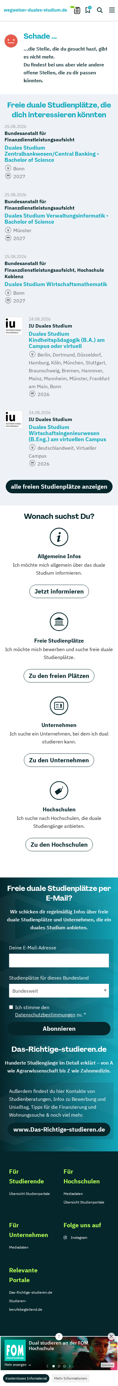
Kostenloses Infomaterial (26, 1378)
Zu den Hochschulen (59, 844)
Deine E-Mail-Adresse (32, 948)
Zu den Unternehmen (59, 760)
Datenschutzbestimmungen (45, 1015)
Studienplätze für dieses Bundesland (49, 978)
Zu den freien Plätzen (59, 676)
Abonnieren (59, 1028)
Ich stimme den (50, 1011)
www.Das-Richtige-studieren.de (59, 1129)
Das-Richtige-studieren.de (30, 1292)
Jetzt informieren (59, 591)
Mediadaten (73, 1193)
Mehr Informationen (70, 1378)
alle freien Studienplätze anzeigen (59, 486)
